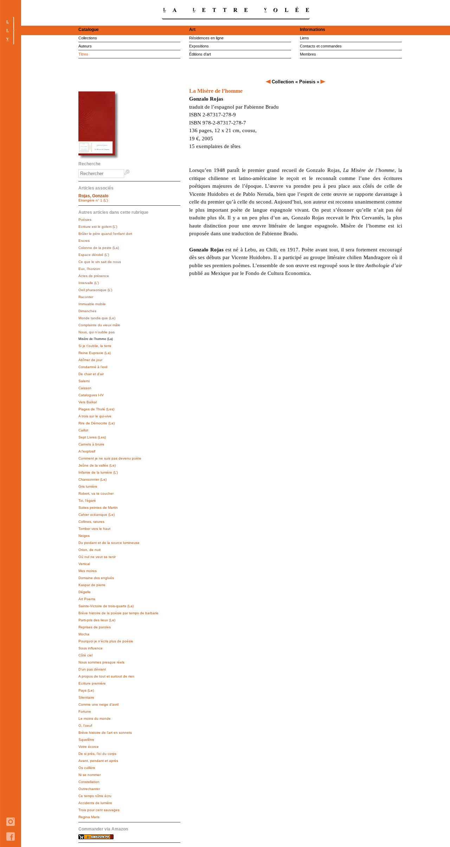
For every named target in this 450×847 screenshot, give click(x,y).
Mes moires (87, 571)
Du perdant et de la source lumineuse (109, 543)
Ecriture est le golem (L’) (97, 227)
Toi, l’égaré (87, 500)
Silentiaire (86, 697)
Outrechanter (89, 789)
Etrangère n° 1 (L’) (93, 200)
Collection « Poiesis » (295, 81)
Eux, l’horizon (89, 269)
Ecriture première (92, 683)
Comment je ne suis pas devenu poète (109, 458)
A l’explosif (86, 451)
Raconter (85, 297)
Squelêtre (86, 740)
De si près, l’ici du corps (97, 754)
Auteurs (85, 46)
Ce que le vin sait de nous (99, 262)
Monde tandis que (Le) (96, 318)
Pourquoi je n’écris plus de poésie (105, 641)
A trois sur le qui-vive (94, 416)
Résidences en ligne (206, 38)
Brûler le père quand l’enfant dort (105, 234)
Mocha (83, 634)
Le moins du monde (94, 718)
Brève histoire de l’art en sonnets (105, 732)
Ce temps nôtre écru (94, 796)
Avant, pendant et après (98, 761)
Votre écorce (88, 747)
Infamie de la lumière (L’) (98, 472)
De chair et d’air (91, 374)
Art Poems (86, 599)
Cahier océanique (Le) (96, 514)
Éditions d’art (200, 54)
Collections (87, 38)
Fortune (84, 711)
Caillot (83, 430)
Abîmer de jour (90, 360)
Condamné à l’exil (92, 367)
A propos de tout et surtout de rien (106, 676)
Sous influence (90, 648)
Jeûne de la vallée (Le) (97, 465)
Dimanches (87, 311)
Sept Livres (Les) (92, 437)
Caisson (84, 388)
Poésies (84, 220)
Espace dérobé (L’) (93, 255)
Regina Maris (88, 817)
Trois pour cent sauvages (99, 810)
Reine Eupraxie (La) (94, 353)
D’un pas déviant (92, 669)
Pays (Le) (86, 690)
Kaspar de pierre (91, 585)
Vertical (84, 564)
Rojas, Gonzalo (93, 195)
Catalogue (88, 29)
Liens (304, 38)
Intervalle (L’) (88, 283)
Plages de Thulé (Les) (96, 409)
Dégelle (84, 592)
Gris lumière (87, 486)
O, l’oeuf (85, 725)
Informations (312, 29)
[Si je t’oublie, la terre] (323, 81)
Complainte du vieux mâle (99, 325)
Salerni (84, 381)
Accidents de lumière (95, 803)
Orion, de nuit (89, 550)
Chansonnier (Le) (92, 479)
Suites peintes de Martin (98, 507)
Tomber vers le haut (94, 529)
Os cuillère (86, 768)
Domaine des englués (96, 578)
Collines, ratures (91, 522)
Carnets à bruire (91, 444)
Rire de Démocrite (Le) (96, 423)
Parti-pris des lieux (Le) (96, 620)
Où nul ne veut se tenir (97, 557)
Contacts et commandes (321, 46)
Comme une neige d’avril (98, 704)
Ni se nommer (89, 775)
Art (192, 29)
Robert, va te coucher (96, 493)
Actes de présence (93, 276)
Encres (84, 241)
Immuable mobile (92, 304)
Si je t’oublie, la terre (94, 346)
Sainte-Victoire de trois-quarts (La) (106, 606)
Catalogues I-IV (91, 395)
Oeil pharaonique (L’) (95, 290)
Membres (308, 54)
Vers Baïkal (87, 402)
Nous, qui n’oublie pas (96, 332)
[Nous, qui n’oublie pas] (268, 81)
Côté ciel (85, 655)
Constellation (88, 782)
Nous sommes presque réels (101, 662)
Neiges (84, 536)
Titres (83, 54)
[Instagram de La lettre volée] (10, 830)
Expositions (199, 46)
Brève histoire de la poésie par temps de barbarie (118, 613)
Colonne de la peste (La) (98, 248)
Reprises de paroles (94, 627)
